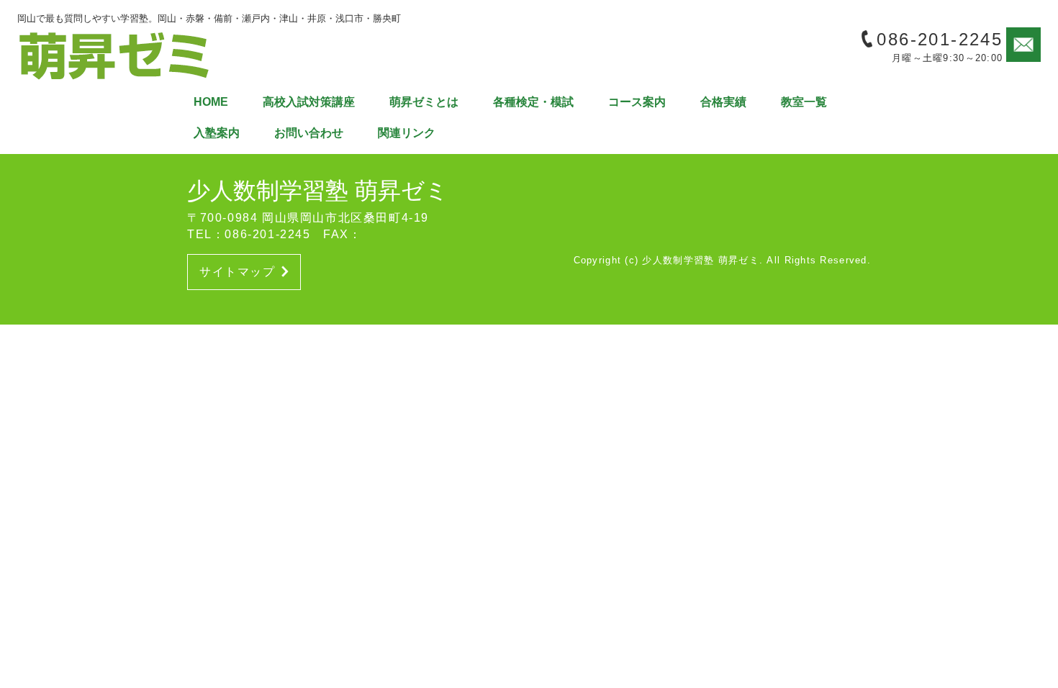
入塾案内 (217, 133)
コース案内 (637, 102)
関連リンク (406, 133)
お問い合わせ (308, 133)
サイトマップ (237, 272)
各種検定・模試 (533, 102)
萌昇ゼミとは (423, 102)
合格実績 (723, 102)
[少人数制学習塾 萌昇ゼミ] (114, 54)
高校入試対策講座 (309, 102)
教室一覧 (804, 102)
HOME (211, 102)
